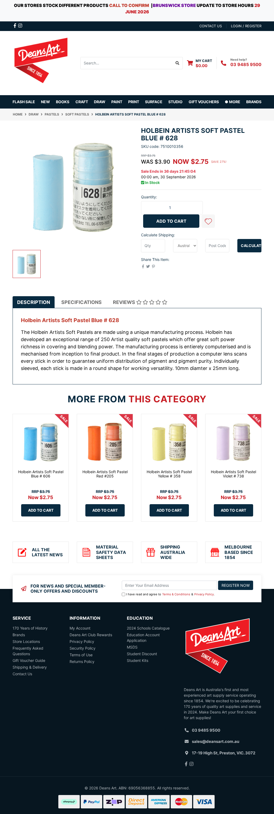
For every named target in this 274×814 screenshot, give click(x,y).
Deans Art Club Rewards (91, 634)
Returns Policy (82, 661)
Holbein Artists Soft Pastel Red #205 (105, 474)
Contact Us (22, 674)
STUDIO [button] (175, 101)
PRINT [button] (133, 101)
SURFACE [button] (153, 101)
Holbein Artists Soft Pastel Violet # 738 (233, 474)
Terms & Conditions (176, 594)
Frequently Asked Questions (28, 651)
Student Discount (142, 653)
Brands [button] (253, 101)
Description (33, 302)
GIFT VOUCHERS (204, 101)
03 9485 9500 (245, 64)
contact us (210, 26)
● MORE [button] (232, 101)
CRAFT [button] (81, 101)
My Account (80, 628)
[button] (208, 221)
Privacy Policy (204, 594)
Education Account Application (143, 637)
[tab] (34, 302)
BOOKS (62, 101)
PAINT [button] (116, 101)
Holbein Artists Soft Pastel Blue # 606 (40, 474)
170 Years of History (30, 628)
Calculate (251, 245)
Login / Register (246, 26)
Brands (19, 634)
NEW (45, 101)
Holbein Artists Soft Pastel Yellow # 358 (169, 474)
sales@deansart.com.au (215, 741)
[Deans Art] (41, 62)
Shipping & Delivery (30, 667)
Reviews (124, 302)
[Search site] (177, 63)
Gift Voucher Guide (29, 660)
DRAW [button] (99, 101)
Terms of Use (81, 655)
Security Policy (83, 648)
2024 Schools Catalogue (148, 628)
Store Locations (26, 641)
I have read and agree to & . (170, 594)
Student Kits (137, 660)
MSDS (132, 647)
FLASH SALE (24, 101)
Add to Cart (171, 221)
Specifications (81, 302)
